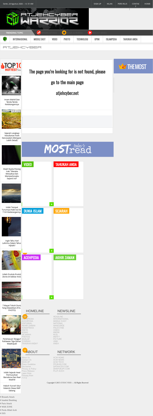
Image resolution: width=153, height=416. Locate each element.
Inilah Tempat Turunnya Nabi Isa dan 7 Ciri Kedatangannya (12, 209)
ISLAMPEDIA (28, 319)
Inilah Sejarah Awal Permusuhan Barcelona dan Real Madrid (11, 376)
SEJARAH (26, 334)
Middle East (40, 39)
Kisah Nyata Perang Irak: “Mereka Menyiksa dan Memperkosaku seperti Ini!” (12, 174)
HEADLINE (58, 317)
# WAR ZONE (6, 407)
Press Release (28, 371)
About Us (26, 357)
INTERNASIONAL (20, 39)
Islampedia (111, 39)
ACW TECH (58, 362)
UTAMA (25, 317)
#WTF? (56, 337)
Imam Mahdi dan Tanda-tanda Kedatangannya (12, 102)
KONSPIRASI (28, 328)
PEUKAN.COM (59, 364)
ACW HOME (58, 357)
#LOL (55, 334)
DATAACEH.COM (61, 366)
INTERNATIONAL (61, 319)
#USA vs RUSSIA (75, 32)
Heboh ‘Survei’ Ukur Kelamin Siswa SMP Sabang (12, 388)
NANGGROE (58, 326)
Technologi (82, 39)
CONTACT (135, 5)
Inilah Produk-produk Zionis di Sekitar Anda (11, 275)
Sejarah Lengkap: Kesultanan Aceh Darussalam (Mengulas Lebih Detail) (12, 137)
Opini (97, 39)
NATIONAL (58, 323)
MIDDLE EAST (59, 321)
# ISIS (3, 413)
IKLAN (109, 3)
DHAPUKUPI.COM (61, 369)
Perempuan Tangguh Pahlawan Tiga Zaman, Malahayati (12, 341)
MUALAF (26, 339)
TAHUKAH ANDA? (30, 343)
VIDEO (56, 330)
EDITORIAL (27, 323)
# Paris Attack (6, 403)
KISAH (25, 332)
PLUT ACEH (58, 371)
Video (54, 39)
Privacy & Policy (29, 369)
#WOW (56, 332)
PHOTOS (26, 337)
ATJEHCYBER (65, 383)
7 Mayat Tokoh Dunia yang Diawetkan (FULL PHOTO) (12, 308)
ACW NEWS (58, 360)
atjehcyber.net (67, 93)
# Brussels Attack (7, 397)
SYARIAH (26, 341)
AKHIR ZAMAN (28, 326)
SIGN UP (97, 3)
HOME (147, 3)
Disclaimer (26, 366)
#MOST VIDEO (100, 32)
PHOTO (67, 39)
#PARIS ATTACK (49, 32)
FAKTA (25, 330)
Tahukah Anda (130, 39)
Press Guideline (29, 364)
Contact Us (26, 360)
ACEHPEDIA (27, 321)
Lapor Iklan (26, 373)
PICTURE (57, 339)
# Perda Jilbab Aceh (8, 410)
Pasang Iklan (27, 375)
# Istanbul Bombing (8, 400)
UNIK (55, 341)
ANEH (56, 343)
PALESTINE (58, 328)
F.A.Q (24, 378)
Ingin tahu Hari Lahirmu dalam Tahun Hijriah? (12, 243)
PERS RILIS (122, 3)
